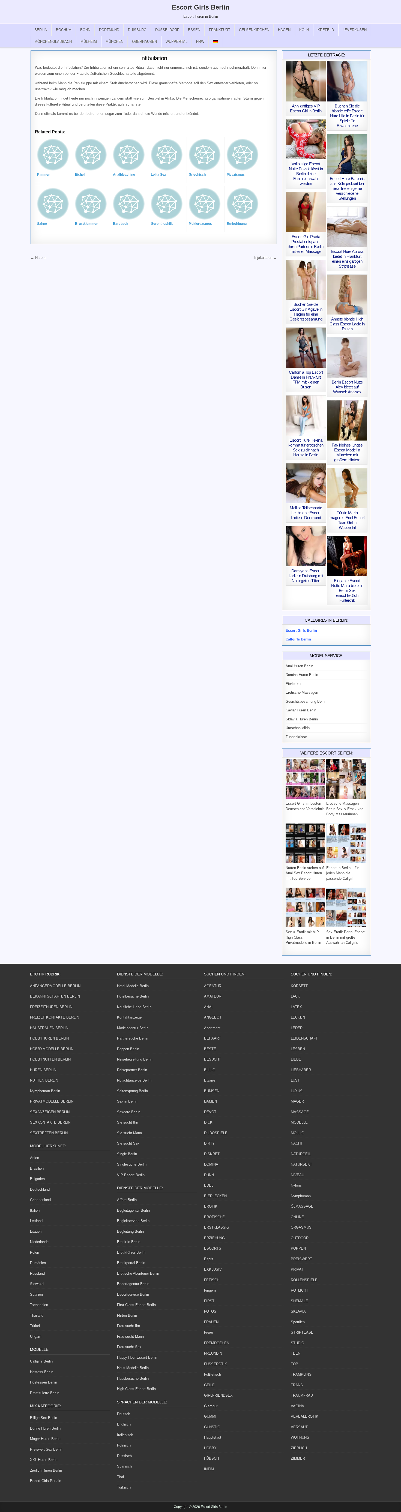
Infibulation (153, 58)
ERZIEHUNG (214, 1238)
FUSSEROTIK (215, 1364)
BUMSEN (211, 1091)
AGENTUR (212, 986)
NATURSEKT (301, 1164)
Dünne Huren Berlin (45, 1428)
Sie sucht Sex (128, 1143)
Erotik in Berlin (128, 1242)
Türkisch (124, 1487)
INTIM (209, 1469)
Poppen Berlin (128, 1049)
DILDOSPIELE (216, 1133)
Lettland (36, 1221)
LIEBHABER (301, 1070)
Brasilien (37, 1168)
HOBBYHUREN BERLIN (49, 1038)
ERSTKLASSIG (216, 1227)
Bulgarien (37, 1179)
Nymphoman (301, 1196)
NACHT (297, 1143)
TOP (294, 1364)
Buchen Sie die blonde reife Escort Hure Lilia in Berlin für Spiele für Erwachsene (347, 116)
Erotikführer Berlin (131, 1252)
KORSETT (299, 986)
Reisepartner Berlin (132, 1070)
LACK (295, 996)
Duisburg (137, 30)
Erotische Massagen (302, 692)
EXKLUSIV (213, 1269)
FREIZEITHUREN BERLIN (51, 1007)
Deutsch (123, 1414)
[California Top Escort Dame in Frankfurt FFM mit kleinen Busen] (306, 348)
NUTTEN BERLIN (44, 1080)
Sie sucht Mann (129, 1133)
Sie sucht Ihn (127, 1122)
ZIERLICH (299, 1448)
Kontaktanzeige (129, 1017)
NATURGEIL (301, 1154)
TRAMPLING (301, 1374)
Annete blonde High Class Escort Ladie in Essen (347, 324)
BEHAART (212, 1038)
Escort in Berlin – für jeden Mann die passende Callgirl (342, 873)
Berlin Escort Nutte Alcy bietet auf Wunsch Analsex (347, 387)
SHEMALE (299, 1301)
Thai (120, 1477)
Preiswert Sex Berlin (46, 1449)
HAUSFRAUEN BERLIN (49, 1028)
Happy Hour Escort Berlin (137, 1357)
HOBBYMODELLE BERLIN (51, 1049)
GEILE (209, 1385)
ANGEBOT (213, 1017)
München (114, 42)
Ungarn (35, 1336)
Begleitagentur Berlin (133, 1210)
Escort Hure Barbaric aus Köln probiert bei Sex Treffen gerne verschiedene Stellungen (347, 188)
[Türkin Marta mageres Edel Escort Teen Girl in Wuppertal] (347, 488)
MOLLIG (297, 1133)
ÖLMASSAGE (302, 1206)
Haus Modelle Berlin (133, 1368)
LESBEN (298, 1049)
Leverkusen (355, 30)
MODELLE (299, 1122)
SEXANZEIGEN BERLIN (50, 1112)
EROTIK (210, 1206)
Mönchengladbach (53, 42)
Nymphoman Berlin (45, 1091)
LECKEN (298, 1017)
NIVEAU (297, 1175)
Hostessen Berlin (43, 1382)
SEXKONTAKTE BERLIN (50, 1122)
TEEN (295, 1353)
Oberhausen (144, 42)
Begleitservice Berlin (133, 1221)
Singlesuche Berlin (131, 1164)
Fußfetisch (212, 1374)
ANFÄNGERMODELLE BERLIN (55, 986)
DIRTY (209, 1143)
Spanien (36, 1294)
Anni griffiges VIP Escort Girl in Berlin (306, 108)
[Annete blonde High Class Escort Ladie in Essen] (347, 295)
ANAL (208, 1007)
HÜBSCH (211, 1458)
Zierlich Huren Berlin (46, 1470)
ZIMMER (298, 1458)
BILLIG (209, 1070)
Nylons (296, 1185)
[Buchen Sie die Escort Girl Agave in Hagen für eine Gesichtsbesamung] (306, 280)
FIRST (209, 1301)
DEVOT (210, 1112)
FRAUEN (211, 1322)
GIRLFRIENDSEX (218, 1395)
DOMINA (211, 1164)
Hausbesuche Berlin (133, 1378)
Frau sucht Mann (130, 1336)
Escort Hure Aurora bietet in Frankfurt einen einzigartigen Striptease (347, 258)
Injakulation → (265, 258)
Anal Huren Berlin (299, 666)
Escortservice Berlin (133, 1294)
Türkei (35, 1326)
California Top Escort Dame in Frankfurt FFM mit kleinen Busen (306, 379)
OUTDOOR (300, 1238)
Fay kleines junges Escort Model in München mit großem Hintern (347, 452)
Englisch (124, 1424)
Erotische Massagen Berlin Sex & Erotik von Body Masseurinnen (344, 808)
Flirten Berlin (127, 1315)
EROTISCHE (214, 1217)
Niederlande (39, 1242)
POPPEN (298, 1248)
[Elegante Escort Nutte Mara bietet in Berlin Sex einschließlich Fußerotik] (347, 556)
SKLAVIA (298, 1311)
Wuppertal (176, 42)
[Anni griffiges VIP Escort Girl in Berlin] (306, 81)
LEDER (297, 1028)
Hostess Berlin (41, 1372)
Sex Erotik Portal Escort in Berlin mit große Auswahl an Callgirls (345, 937)
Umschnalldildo (298, 728)
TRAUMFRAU (302, 1395)
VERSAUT (299, 1427)
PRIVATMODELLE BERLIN (51, 1101)
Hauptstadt (212, 1437)
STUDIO (297, 1343)
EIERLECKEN (215, 1196)
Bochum (63, 30)
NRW (200, 42)
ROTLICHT (299, 1290)
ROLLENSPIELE (304, 1280)
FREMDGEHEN (216, 1343)
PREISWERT (301, 1259)
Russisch (124, 1456)
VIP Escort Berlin (131, 1175)
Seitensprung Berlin (132, 1091)
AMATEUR (212, 996)
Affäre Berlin (127, 1200)
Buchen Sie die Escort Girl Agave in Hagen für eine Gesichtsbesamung (305, 311)
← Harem (38, 258)
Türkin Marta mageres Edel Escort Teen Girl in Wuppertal (347, 520)
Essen (194, 30)
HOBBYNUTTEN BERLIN (50, 1059)
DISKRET (212, 1154)
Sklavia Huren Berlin (302, 719)
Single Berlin (127, 1154)
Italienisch (125, 1435)
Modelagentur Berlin (132, 1028)
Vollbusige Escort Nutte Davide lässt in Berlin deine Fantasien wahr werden (306, 173)
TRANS (297, 1385)
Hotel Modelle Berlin (133, 986)
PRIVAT (297, 1269)
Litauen (35, 1231)
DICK (208, 1122)
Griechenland (40, 1200)
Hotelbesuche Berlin (133, 996)
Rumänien (38, 1263)
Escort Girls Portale (45, 1481)
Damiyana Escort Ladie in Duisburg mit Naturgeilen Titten (306, 575)
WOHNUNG (300, 1437)
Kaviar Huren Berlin (301, 710)
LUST (295, 1080)
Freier (208, 1332)
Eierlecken (294, 684)
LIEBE (296, 1059)
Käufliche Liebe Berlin (134, 1007)
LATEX (296, 1007)
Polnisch (124, 1445)
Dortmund (109, 30)
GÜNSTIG (212, 1427)
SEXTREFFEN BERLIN (49, 1133)
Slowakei (37, 1284)
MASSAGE (300, 1112)
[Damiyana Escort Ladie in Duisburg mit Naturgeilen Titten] (306, 546)
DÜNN (209, 1175)
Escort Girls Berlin (200, 7)
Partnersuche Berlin (132, 1038)
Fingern (210, 1290)
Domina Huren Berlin (302, 675)
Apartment (212, 1028)
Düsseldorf (167, 30)
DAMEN (210, 1101)
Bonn (85, 30)
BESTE (210, 1049)
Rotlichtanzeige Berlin (134, 1080)
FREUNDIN (213, 1353)
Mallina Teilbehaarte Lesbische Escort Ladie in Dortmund (306, 512)
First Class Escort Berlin (136, 1305)
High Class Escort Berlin (136, 1389)
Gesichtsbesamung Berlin (306, 701)
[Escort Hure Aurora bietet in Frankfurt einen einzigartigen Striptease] (347, 227)
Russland (37, 1273)
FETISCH (211, 1280)
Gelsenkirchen (254, 30)
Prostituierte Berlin (44, 1393)
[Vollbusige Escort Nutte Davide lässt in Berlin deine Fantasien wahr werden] (306, 139)
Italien (35, 1210)
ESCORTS (212, 1248)
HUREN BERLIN (43, 1070)
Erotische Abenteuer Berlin (138, 1273)
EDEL (208, 1185)
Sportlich (298, 1322)
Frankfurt (219, 30)
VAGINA (297, 1406)
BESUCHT (212, 1059)
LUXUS (297, 1091)
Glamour (210, 1406)
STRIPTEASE (302, 1332)
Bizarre (209, 1080)
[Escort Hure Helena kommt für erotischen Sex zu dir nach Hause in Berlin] (306, 416)
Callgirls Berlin (41, 1361)
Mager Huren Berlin (45, 1439)
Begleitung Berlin (130, 1231)
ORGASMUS (301, 1227)
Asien (34, 1158)
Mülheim (88, 42)
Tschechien (39, 1305)
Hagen (284, 30)
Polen (34, 1252)
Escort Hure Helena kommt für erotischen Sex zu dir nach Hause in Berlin (306, 447)
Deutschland (40, 1189)
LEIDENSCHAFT (304, 1038)
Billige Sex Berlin (43, 1418)
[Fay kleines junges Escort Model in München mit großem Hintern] (347, 420)
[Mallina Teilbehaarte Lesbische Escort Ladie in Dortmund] (306, 483)
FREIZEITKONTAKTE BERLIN (54, 1017)
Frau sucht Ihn (128, 1326)
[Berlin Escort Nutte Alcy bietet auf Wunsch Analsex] (347, 357)
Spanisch (124, 1466)
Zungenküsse (296, 737)
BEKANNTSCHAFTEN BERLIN (55, 996)
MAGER (297, 1101)
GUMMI (210, 1416)
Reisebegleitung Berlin (134, 1059)
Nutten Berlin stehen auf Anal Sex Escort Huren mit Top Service (305, 873)
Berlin (40, 30)
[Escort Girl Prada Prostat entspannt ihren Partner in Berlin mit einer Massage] (306, 212)
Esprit (208, 1259)
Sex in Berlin (127, 1101)
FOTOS (210, 1311)
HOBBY (210, 1448)
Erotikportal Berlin (131, 1263)
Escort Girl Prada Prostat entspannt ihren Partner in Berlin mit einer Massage (306, 244)
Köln (304, 30)
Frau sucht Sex (129, 1347)
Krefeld (326, 30)
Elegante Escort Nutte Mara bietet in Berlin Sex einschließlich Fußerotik (347, 590)
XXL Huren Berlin (43, 1460)
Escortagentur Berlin (133, 1284)
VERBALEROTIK (304, 1416)
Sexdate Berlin (128, 1112)
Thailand (36, 1315)
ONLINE (297, 1217)
